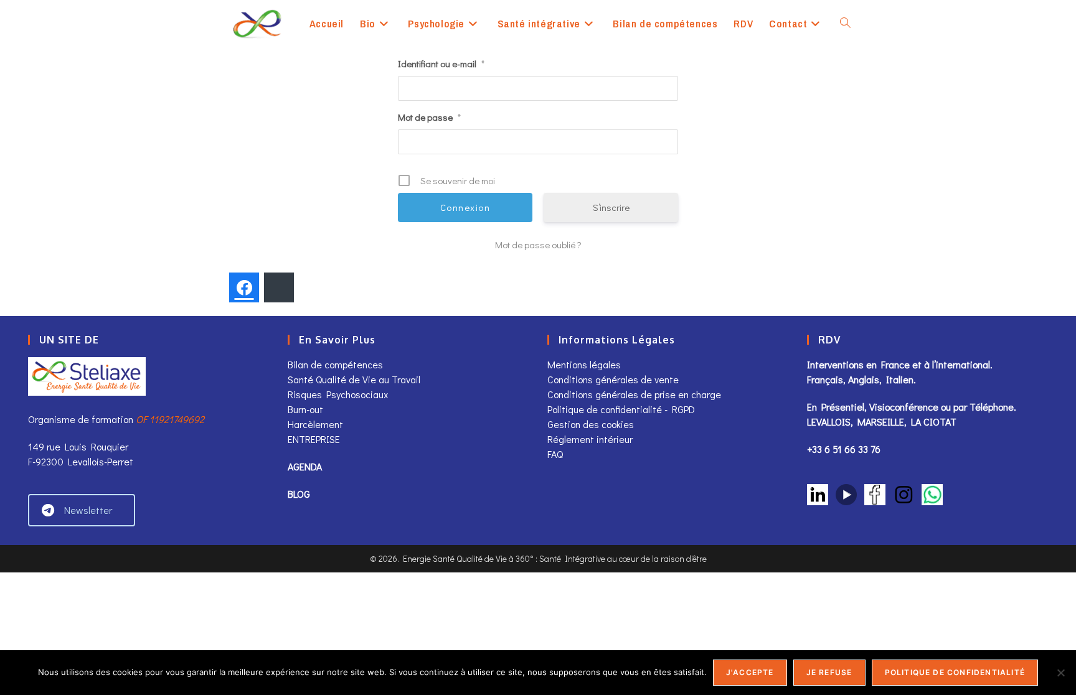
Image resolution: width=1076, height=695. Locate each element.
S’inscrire (611, 207)
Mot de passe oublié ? (538, 244)
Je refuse (829, 672)
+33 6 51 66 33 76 (843, 448)
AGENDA (305, 466)
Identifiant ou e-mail (441, 63)
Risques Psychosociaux (338, 394)
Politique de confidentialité (955, 672)
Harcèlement (315, 424)
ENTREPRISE (314, 438)
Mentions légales (584, 364)
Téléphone (992, 406)
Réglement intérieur (590, 438)
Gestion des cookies (590, 424)
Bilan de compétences (335, 364)
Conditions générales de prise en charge (634, 394)
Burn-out (305, 409)
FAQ (555, 453)
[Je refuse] (1060, 672)
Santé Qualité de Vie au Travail (354, 379)
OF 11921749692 (170, 419)
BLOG (299, 493)
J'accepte (750, 672)
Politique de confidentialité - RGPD (621, 409)
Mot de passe (429, 117)
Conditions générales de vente (614, 379)
